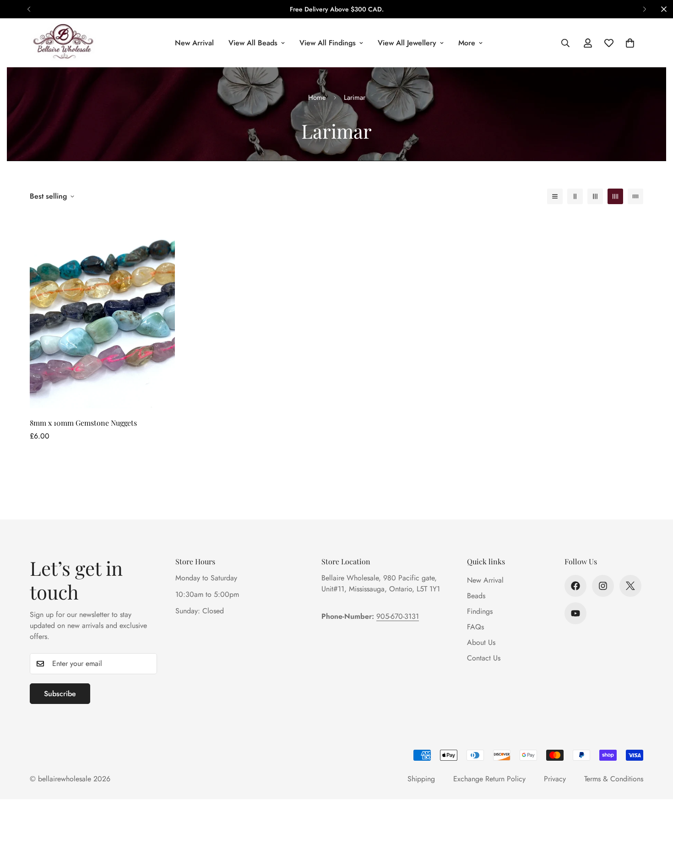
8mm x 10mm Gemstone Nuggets (83, 422)
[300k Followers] (575, 586)
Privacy (555, 779)
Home (317, 97)
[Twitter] (630, 586)
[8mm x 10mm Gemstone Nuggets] (102, 312)
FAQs (475, 627)
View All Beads (252, 43)
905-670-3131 (397, 616)
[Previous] (28, 9)
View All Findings (327, 43)
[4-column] (615, 196)
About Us (481, 642)
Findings (480, 611)
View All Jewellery (407, 43)
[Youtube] (575, 613)
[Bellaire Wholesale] (63, 42)
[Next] (644, 9)
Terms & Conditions (613, 779)
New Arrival (194, 43)
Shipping (421, 779)
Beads (476, 595)
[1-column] (555, 196)
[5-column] (635, 196)
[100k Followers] (603, 586)
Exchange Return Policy (489, 779)
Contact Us (483, 658)
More (466, 43)
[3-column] (595, 196)
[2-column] (575, 196)
